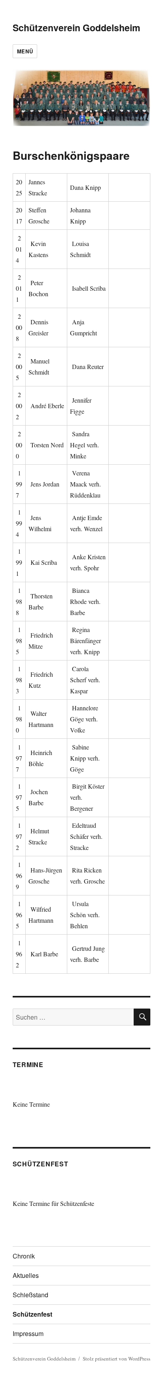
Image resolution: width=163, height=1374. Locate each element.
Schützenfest (32, 1314)
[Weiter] (137, 1089)
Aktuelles (26, 1275)
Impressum (28, 1333)
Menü (25, 51)
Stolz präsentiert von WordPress (116, 1358)
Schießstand (30, 1294)
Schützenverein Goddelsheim (76, 27)
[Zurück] (26, 1089)
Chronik (24, 1255)
